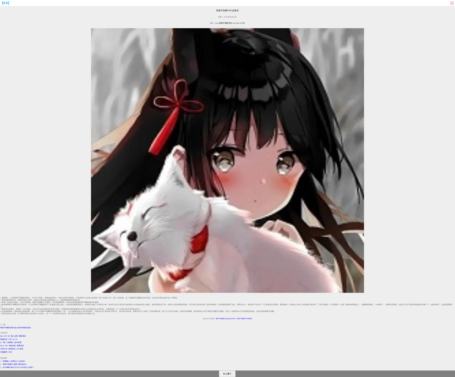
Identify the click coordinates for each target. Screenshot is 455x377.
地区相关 (12, 346)
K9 (9, 336)
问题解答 (3, 352)
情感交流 (12, 349)
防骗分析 (3, 339)
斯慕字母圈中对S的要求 (244, 318)
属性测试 (22, 336)
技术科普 (18, 342)
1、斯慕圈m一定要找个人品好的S (12, 361)
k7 (1, 342)
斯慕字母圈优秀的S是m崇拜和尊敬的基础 (15, 328)
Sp (13, 339)
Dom (2, 346)
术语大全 (3, 349)
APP (10, 339)
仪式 (10, 352)
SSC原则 (19, 349)
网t (4, 342)
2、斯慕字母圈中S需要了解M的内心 (13, 364)
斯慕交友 (20, 346)
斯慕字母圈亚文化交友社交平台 (226, 318)
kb (16, 339)
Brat (1, 336)
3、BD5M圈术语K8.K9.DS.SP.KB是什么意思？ (17, 367)
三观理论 (10, 342)
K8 (5, 336)
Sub (6, 346)
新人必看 (14, 336)
